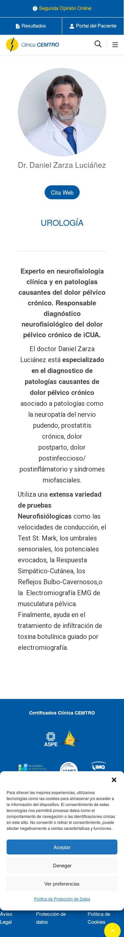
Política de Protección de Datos (62, 899)
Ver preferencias (62, 883)
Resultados (33, 26)
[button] (114, 779)
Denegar (62, 865)
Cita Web (62, 192)
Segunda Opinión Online (65, 8)
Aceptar (62, 846)
